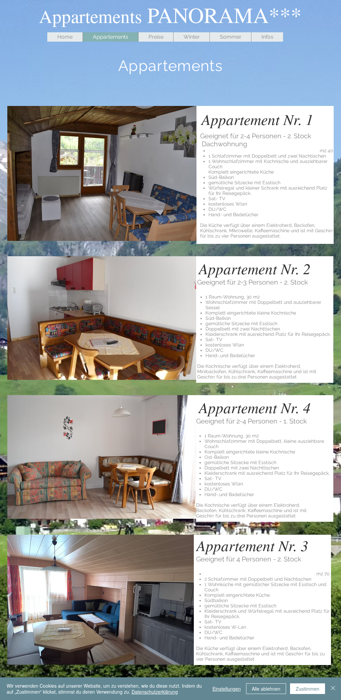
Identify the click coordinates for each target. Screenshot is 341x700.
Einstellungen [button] (226, 688)
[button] (101, 173)
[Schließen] (333, 689)
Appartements (170, 66)
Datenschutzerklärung (155, 691)
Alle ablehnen (266, 688)
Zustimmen (307, 688)
